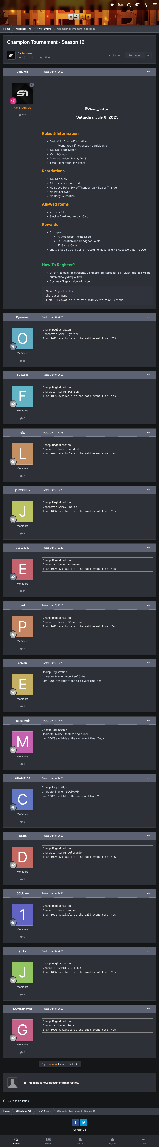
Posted (53, 71)
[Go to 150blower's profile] (22, 915)
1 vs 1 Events (45, 57)
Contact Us (79, 1129)
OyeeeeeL (22, 317)
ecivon (22, 662)
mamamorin (23, 720)
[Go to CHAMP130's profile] (22, 799)
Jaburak (22, 71)
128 (23, 115)
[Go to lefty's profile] (22, 454)
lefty (22, 432)
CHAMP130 (22, 778)
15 (24, 360)
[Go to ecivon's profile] (22, 684)
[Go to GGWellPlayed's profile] (22, 1030)
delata (22, 835)
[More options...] (149, 71)
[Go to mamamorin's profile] (22, 742)
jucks (22, 951)
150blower (22, 893)
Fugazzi (22, 374)
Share (115, 55)
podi (23, 605)
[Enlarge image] (97, 109)
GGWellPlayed (22, 1008)
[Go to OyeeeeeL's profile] (22, 338)
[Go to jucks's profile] (22, 972)
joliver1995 (22, 490)
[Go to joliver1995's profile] (22, 511)
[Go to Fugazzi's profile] (22, 396)
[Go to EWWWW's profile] (22, 569)
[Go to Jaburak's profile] (11, 55)
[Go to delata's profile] (22, 857)
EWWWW (22, 547)
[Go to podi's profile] (22, 626)
